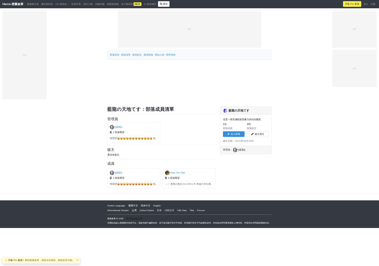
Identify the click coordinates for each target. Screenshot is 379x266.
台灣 (134, 210)
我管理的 (171, 54)
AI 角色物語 (150, 4)
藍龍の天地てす (239, 110)
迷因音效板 (113, 4)
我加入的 (159, 54)
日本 (159, 210)
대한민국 (169, 210)
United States (146, 210)
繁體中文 (133, 205)
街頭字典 (76, 4)
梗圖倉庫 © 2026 (115, 218)
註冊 (373, 4)
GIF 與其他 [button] (61, 4)
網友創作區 (47, 4)
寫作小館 (88, 4)
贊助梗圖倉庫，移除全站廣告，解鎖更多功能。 (40, 260)
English (157, 205)
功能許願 (100, 4)
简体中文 (145, 205)
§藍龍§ (118, 127)
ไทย (192, 210)
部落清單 (126, 54)
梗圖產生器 (33, 4)
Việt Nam (182, 210)
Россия (201, 210)
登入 (366, 4)
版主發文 (259, 134)
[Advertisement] (189, 82)
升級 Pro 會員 (352, 4)
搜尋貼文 (137, 54)
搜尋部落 (149, 54)
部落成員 (227, 128)
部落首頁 (114, 54)
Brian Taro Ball (177, 172)
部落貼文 (251, 128)
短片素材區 (130, 4)
